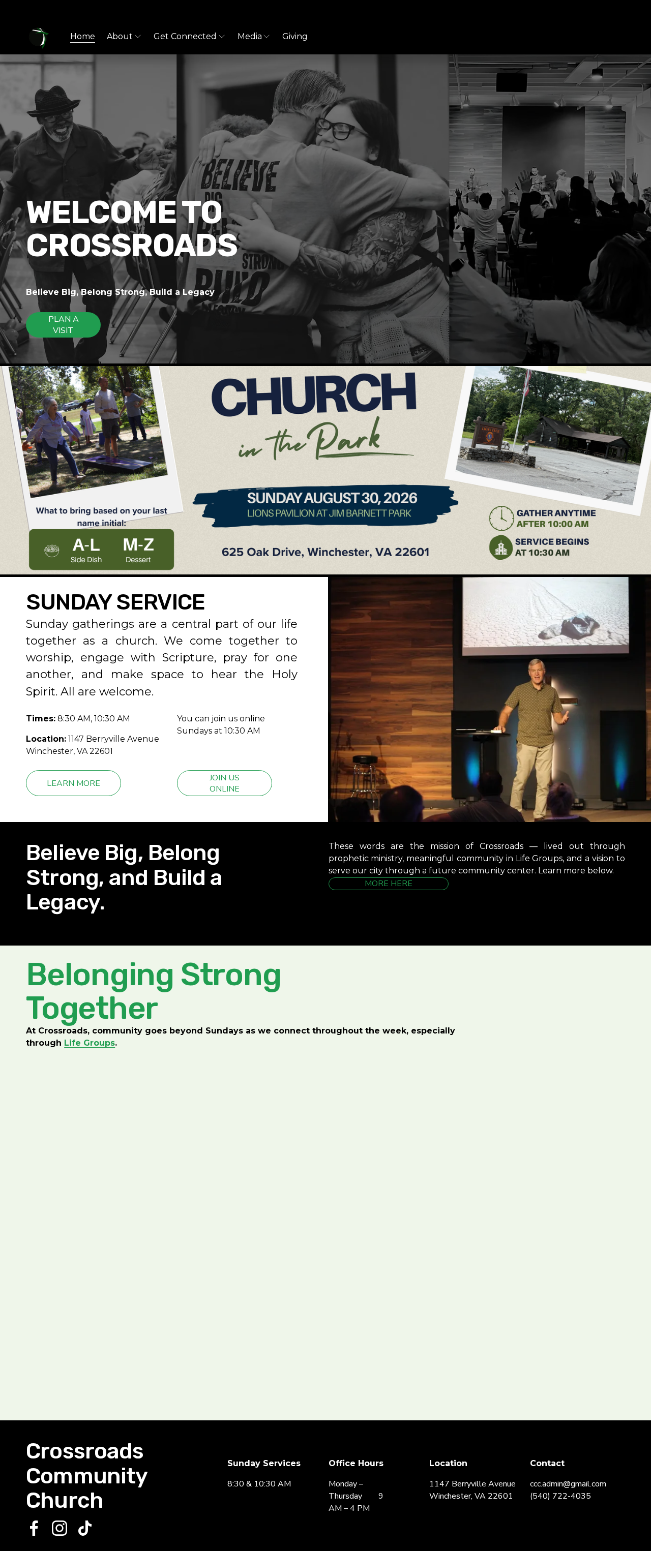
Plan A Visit (63, 325)
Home (82, 36)
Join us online (225, 783)
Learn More (73, 783)
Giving (295, 36)
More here (388, 883)
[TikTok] (85, 1528)
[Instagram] (59, 1528)
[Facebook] (34, 1528)
